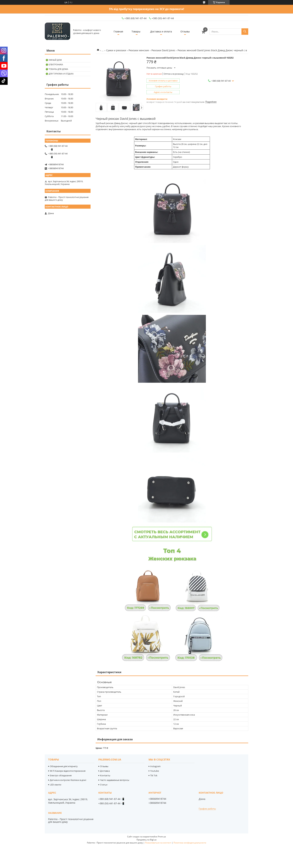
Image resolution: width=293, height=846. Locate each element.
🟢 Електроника (54, 64)
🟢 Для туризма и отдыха (60, 73)
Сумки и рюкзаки (116, 50)
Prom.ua (162, 836)
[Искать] (244, 31)
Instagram (155, 766)
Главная (118, 31)
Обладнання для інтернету (64, 766)
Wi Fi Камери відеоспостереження (67, 770)
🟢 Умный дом (54, 60)
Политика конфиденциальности (189, 842)
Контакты (105, 775)
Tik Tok (153, 775)
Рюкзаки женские (139, 50)
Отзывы (185, 31)
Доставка (105, 770)
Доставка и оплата (161, 31)
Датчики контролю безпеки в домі (68, 780)
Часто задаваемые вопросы (114, 780)
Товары (136, 31)
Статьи (103, 784)
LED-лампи (55, 784)
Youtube (154, 770)
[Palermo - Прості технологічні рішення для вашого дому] (57, 31)
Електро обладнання (61, 775)
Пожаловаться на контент (158, 842)
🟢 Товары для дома (57, 69)
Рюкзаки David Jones (163, 50)
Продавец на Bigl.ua (146, 839)
